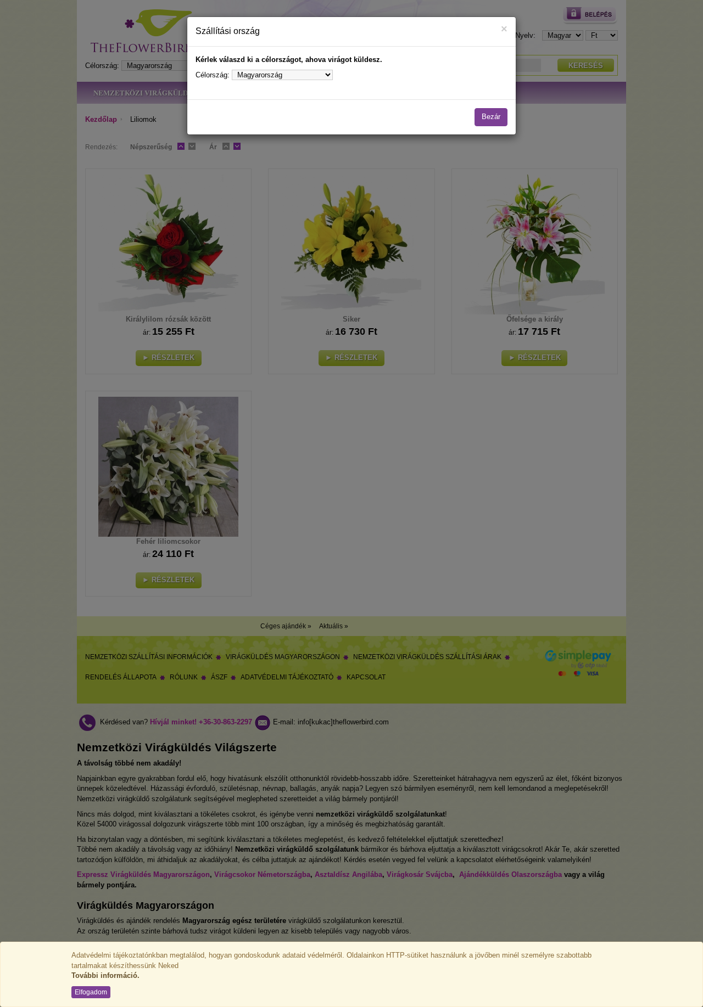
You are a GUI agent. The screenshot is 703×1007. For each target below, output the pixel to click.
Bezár (491, 116)
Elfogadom (91, 992)
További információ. (105, 975)
